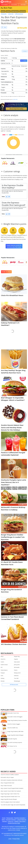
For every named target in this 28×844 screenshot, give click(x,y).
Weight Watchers (15, 11)
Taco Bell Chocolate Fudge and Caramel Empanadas (13, 804)
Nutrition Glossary (11, 819)
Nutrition (3, 11)
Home (3, 818)
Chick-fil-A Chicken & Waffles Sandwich (10, 774)
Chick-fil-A (3, 659)
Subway (2, 678)
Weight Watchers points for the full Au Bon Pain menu (14, 246)
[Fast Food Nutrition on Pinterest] (11, 813)
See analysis (24, 60)
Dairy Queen (17, 662)
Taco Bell (16, 678)
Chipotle (16, 659)
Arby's (2, 656)
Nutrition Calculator (19, 818)
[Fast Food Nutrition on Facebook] (9, 813)
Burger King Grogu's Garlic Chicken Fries (10, 793)
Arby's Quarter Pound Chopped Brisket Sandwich (12, 788)
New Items (23, 4)
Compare (25, 51)
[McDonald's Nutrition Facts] (5, 163)
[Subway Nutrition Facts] (20, 163)
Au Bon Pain (15, 99)
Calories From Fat (5, 63)
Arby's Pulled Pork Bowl (6, 785)
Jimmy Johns (17, 664)
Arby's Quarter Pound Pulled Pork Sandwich (11, 791)
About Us (10, 821)
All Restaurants (14, 684)
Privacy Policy (16, 838)
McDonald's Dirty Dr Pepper (7, 777)
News (3, 819)
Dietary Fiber (4, 84)
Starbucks (16, 675)
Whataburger (17, 681)
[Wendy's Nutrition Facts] (13, 262)
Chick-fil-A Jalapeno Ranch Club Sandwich (10, 802)
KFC (2, 667)
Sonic (2, 675)
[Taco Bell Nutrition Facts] (13, 163)
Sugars (3, 87)
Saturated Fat (5, 71)
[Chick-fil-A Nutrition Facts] (20, 262)
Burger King (16, 656)
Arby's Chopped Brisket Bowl (7, 783)
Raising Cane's (17, 673)
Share (4, 27)
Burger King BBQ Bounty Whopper (9, 799)
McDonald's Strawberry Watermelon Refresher (11, 780)
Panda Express (4, 670)
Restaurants (4, 4)
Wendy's (3, 681)
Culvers (2, 662)
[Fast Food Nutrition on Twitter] (14, 813)
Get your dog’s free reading (16, 108)
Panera (15, 670)
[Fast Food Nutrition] (5, 1)
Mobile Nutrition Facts (14, 823)
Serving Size (4, 58)
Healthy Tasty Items (19, 821)
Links (9, 838)
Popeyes (3, 673)
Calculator (14, 4)
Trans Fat (4, 74)
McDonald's (17, 667)
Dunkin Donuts (4, 664)
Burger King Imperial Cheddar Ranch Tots (10, 796)
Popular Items (22, 11)
